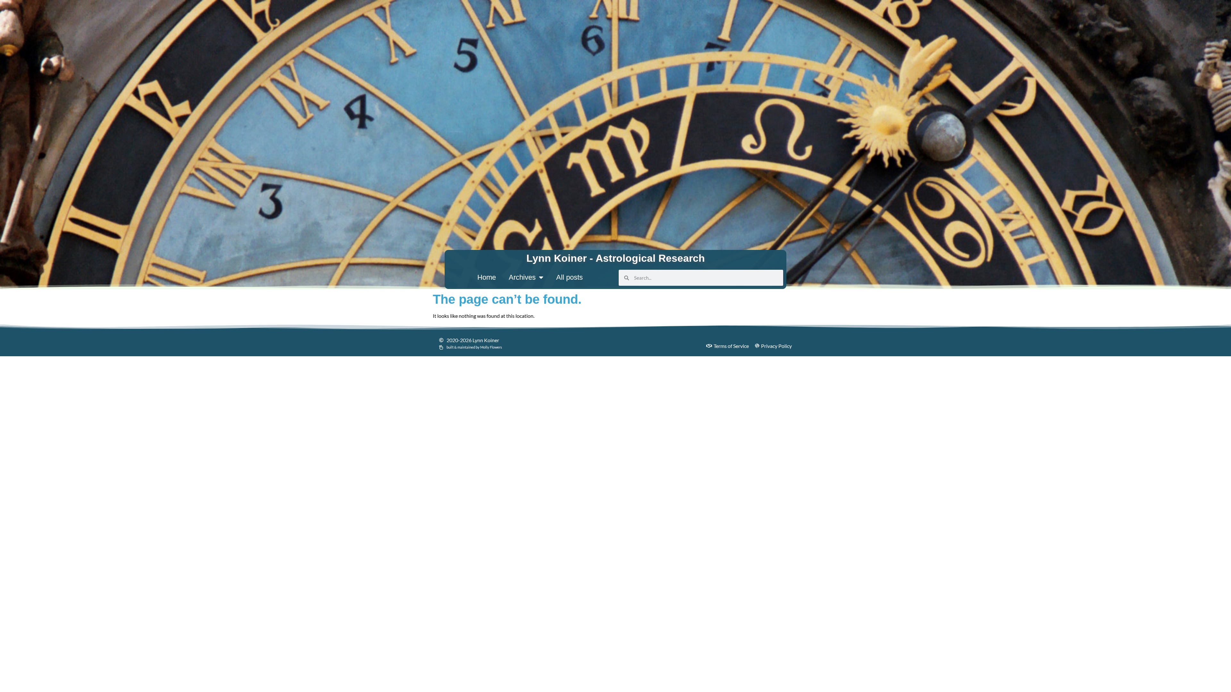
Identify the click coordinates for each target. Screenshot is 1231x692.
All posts (569, 277)
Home (486, 277)
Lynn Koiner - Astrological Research (615, 258)
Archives (522, 277)
